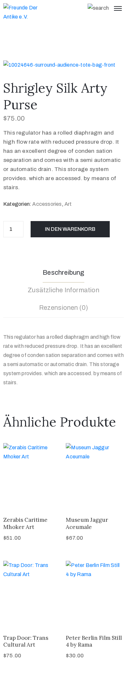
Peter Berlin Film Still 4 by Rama (94, 641)
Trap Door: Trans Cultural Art (25, 641)
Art (68, 204)
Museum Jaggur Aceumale (87, 523)
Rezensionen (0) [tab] (63, 307)
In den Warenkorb (70, 229)
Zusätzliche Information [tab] (63, 290)
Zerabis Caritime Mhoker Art (25, 523)
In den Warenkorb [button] (32, 497)
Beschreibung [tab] (63, 272)
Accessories (47, 204)
